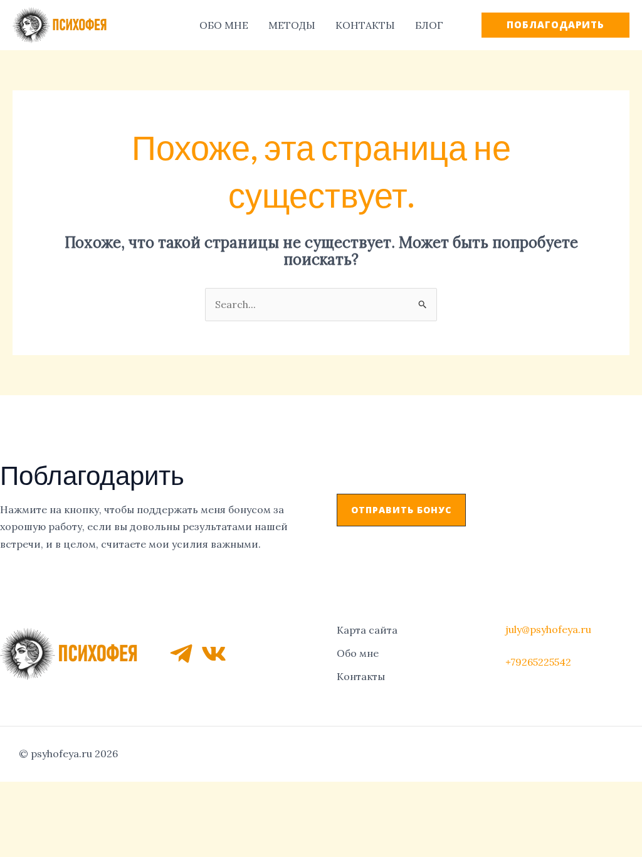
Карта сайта (367, 630)
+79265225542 (538, 662)
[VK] (213, 653)
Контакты (361, 676)
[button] (401, 510)
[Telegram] (181, 653)
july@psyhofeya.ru (548, 629)
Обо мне (358, 653)
